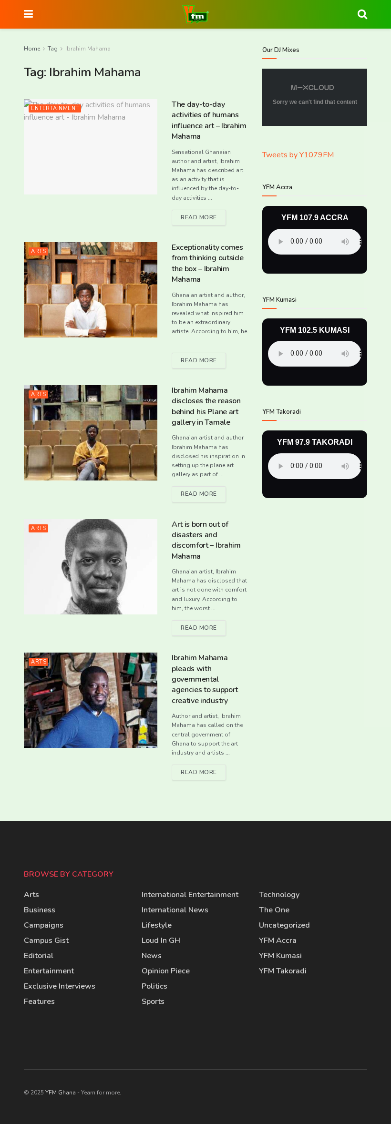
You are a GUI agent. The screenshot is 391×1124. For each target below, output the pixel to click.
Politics (154, 986)
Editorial (38, 955)
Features (39, 1001)
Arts (38, 251)
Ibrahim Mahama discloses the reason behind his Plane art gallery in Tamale (206, 406)
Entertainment (55, 108)
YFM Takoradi (283, 971)
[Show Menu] (28, 14)
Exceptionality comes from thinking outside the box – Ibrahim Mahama (207, 263)
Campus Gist (46, 940)
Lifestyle (157, 925)
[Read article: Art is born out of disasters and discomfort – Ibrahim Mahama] (90, 566)
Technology (279, 894)
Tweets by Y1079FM (298, 155)
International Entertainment (190, 894)
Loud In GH (161, 940)
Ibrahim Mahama (88, 48)
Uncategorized (284, 925)
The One (274, 910)
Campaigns (43, 925)
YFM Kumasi (280, 955)
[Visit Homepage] (195, 14)
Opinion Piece (166, 971)
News (152, 955)
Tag (53, 48)
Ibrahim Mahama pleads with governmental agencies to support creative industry (205, 679)
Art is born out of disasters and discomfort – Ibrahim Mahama (206, 540)
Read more (203, 215)
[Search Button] (362, 14)
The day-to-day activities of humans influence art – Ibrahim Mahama (209, 120)
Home (32, 48)
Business (39, 910)
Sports (153, 1001)
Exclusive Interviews (59, 986)
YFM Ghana (60, 1092)
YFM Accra (278, 940)
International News (175, 910)
